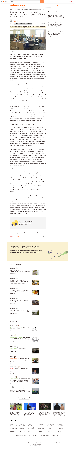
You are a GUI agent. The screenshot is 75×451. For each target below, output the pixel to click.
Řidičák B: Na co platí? (60, 428)
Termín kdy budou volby (13, 428)
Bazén (22, 435)
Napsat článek (39, 223)
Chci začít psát (62, 5)
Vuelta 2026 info (21, 424)
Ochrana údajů (43, 442)
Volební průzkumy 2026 (13, 425)
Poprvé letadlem (50, 425)
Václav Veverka (13, 325)
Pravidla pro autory (50, 442)
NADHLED (12, 335)
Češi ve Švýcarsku (50, 428)
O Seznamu (21, 442)
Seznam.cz (71, 1)
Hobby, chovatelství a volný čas (18, 389)
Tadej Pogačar (21, 428)
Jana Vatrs (12, 376)
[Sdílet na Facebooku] (43, 236)
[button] (28, 40)
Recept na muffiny (41, 425)
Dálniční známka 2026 (60, 425)
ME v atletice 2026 (31, 428)
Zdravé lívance (40, 427)
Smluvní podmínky (27, 442)
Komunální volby (12, 431)
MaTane (11, 356)
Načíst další (24, 398)
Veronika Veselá (13, 366)
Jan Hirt (20, 427)
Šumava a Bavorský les (51, 427)
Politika (12, 369)
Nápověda (34, 442)
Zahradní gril (53, 435)
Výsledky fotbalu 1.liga (31, 425)
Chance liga (30, 424)
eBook (39, 23)
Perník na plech (40, 431)
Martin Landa (13, 346)
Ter (10, 386)
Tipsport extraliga (31, 427)
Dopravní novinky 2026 (60, 427)
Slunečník (36, 435)
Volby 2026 (11, 424)
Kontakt (37, 442)
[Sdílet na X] (45, 236)
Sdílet (43, 23)
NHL (29, 431)
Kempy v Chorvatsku (50, 424)
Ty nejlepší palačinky (41, 424)
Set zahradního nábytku (46, 435)
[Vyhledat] (42, 1)
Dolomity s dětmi (50, 431)
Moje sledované (51, 5)
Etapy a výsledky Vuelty (22, 425)
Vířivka (57, 435)
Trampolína (32, 435)
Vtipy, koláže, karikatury (16, 327)
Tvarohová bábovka (41, 428)
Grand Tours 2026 (22, 431)
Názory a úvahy (14, 349)
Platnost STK (59, 431)
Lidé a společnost (14, 359)
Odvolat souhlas (57, 442)
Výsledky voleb (12, 427)
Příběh (18, 240)
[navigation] (1, 1)
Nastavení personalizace (37, 444)
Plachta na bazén (27, 435)
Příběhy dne (15, 20)
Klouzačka (40, 435)
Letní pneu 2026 (59, 424)
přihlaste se (29, 23)
